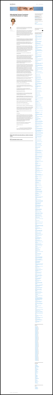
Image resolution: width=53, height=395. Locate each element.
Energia (36, 368)
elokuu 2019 (36, 355)
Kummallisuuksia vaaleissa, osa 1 (38, 199)
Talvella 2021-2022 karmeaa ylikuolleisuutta (39, 97)
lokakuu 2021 (36, 340)
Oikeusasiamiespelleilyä (37, 220)
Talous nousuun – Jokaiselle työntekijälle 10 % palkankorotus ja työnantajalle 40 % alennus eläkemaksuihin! (39, 285)
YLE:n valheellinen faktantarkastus (38, 105)
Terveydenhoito (11, 30)
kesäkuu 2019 (36, 356)
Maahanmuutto (36, 373)
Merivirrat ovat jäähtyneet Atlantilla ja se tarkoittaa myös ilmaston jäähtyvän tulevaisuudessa (38, 276)
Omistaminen (36, 375)
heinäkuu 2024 (36, 328)
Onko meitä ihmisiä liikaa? (37, 207)
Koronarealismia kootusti (37, 255)
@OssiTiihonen (36, 22)
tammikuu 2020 (36, 352)
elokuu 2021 (36, 341)
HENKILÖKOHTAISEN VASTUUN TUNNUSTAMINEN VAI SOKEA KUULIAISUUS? (38, 86)
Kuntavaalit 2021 (36, 371)
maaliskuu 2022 (36, 337)
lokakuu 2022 (36, 334)
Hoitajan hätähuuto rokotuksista (38, 232)
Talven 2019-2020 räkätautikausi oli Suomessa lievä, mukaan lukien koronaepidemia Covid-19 (38, 278)
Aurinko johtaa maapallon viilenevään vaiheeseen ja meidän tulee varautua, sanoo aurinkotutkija (39, 66)
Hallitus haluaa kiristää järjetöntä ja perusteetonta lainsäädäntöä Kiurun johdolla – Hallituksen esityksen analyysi (39, 131)
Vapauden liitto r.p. (36, 17)
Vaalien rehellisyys (37, 381)
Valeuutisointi (36, 382)
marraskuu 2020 (36, 346)
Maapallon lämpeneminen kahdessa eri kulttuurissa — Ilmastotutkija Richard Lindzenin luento (38, 48)
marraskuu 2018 (36, 360)
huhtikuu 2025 (36, 327)
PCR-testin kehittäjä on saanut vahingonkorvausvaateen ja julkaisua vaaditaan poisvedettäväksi (38, 238)
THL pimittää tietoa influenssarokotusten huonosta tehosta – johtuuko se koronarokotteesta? (39, 270)
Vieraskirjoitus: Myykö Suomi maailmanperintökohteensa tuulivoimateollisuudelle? (37, 262)
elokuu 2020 (36, 348)
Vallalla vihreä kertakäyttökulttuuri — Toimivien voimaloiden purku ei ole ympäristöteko (38, 56)
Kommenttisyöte (36, 388)
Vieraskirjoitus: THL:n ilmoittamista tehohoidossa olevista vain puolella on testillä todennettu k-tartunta (38, 209)
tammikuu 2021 (36, 345)
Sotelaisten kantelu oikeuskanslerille (38, 91)
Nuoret (35, 374)
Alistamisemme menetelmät (37, 94)
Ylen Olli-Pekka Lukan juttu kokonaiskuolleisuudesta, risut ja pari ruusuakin (38, 228)
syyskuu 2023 (36, 330)
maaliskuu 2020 (36, 351)
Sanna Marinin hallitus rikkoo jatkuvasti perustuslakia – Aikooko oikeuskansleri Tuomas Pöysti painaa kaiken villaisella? (38, 257)
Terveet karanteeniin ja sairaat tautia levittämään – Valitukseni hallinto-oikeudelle (38, 137)
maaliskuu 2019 (36, 358)
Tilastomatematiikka (37, 378)
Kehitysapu (36, 370)
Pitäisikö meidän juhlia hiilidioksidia (38, 71)
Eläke (35, 367)
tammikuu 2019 (36, 359)
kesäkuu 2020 (36, 349)
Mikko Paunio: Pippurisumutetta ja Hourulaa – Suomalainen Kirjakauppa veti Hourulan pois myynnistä (39, 264)
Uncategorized (36, 380)
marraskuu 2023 (36, 329)
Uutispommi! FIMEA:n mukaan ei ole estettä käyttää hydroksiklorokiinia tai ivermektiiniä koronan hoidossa (39, 226)
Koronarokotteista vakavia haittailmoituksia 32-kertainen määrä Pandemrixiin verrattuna (39, 197)
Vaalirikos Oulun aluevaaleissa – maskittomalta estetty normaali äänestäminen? (38, 119)
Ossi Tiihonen (12, 4)
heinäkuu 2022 (36, 335)
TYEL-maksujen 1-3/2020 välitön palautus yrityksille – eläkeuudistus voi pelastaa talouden (39, 304)
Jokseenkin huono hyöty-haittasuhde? (38, 145)
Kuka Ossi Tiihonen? (41, 4)
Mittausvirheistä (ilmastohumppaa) (38, 54)
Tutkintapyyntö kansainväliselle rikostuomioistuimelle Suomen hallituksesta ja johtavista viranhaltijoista (39, 206)
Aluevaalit (36, 364)
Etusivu (37, 4)
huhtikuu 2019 (36, 357)
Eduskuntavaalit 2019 (37, 366)
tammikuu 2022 (36, 338)
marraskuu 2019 (36, 353)
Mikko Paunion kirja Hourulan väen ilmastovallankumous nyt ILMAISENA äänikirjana (38, 290)
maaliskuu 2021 (36, 344)
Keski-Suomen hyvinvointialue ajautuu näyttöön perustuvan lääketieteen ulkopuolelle (38, 84)
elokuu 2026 (36, 326)
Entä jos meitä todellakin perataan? (38, 140)
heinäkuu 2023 (36, 331)
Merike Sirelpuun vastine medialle (38, 211)
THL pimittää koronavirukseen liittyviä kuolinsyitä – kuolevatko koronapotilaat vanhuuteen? (38, 283)
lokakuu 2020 (36, 347)
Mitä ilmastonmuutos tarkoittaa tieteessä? (39, 58)
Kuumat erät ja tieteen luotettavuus (38, 90)
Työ (35, 379)
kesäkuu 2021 (36, 342)
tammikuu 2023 (36, 333)
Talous (35, 377)
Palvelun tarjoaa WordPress (15, 392)
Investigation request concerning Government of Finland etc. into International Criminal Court (38, 203)
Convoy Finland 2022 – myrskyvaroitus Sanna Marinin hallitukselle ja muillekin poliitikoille (38, 114)
